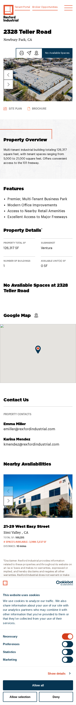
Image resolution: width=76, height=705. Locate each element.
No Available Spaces (57, 53)
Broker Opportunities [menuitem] (45, 7)
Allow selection (20, 697)
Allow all (38, 685)
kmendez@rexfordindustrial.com (31, 444)
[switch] (67, 644)
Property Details (23, 230)
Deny (56, 697)
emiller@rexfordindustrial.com (29, 429)
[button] (11, 13)
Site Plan (15, 108)
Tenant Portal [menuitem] (22, 7)
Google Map (17, 315)
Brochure (39, 108)
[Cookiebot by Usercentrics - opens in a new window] (56, 583)
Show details (56, 673)
